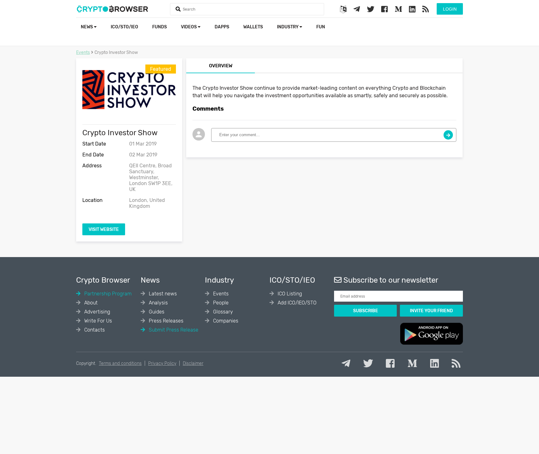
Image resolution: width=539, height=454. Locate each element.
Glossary (222, 312)
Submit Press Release (173, 330)
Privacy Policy (162, 363)
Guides (156, 312)
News (87, 27)
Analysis (158, 303)
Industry (288, 27)
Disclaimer (193, 363)
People (220, 303)
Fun (320, 27)
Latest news (162, 294)
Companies (225, 321)
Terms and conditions (120, 363)
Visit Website (104, 229)
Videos (189, 27)
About (90, 303)
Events (83, 52)
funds (159, 27)
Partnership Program (107, 294)
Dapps (222, 27)
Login (450, 9)
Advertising (96, 312)
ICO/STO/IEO (124, 27)
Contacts (94, 330)
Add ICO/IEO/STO (296, 303)
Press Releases (165, 321)
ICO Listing (289, 294)
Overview (220, 66)
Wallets (253, 27)
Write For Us (97, 321)
